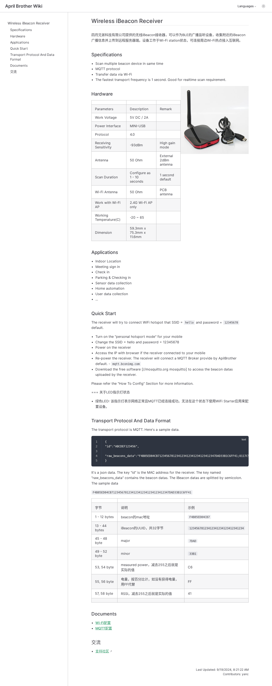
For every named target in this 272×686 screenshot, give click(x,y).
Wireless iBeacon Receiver (29, 23)
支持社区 (102, 651)
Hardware (17, 36)
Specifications (21, 30)
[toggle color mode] (263, 6)
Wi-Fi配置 (103, 623)
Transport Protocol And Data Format (32, 57)
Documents (19, 65)
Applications (19, 42)
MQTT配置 (103, 628)
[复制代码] (243, 441)
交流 (13, 72)
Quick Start (19, 48)
